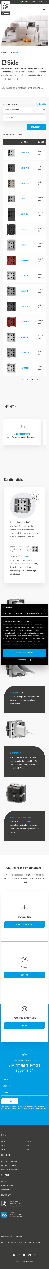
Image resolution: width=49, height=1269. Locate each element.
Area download (7, 1190)
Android (13, 1204)
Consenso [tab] (7, 613)
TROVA (24, 1025)
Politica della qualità (9, 1165)
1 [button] (27, 379)
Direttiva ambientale (9, 1161)
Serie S (28, 1150)
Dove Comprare (7, 1186)
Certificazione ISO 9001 (10, 1170)
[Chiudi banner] (45, 607)
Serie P (11, 52)
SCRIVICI (24, 975)
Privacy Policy (40, 1109)
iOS (19, 1204)
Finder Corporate (38, 2)
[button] (47, 1)
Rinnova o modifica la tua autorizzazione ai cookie (20, 1242)
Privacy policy (6, 1237)
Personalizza (23, 660)
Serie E (28, 1145)
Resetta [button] (42, 104)
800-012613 (26, 2)
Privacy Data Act (16, 1206)
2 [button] (32, 379)
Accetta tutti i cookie (24, 652)
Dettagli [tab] (19, 613)
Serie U (4, 1150)
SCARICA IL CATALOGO (24, 924)
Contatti (4, 1181)
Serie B (28, 1141)
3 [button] (37, 379)
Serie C (3, 1145)
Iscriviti (9, 1101)
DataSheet (35, 127)
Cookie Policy (19, 1237)
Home (3, 52)
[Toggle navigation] (44, 9)
